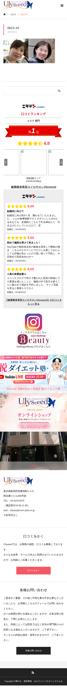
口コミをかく (33, 570)
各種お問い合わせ (33, 650)
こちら (43, 332)
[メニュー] (61, 5)
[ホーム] (4, 14)
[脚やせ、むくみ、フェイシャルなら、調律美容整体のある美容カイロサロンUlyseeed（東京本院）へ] (18, 5)
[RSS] (33, 672)
